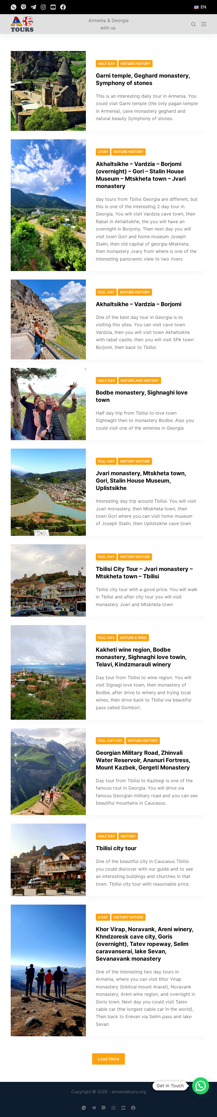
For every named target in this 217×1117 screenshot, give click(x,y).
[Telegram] (33, 7)
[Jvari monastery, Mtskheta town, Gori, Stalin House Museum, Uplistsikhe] (48, 492)
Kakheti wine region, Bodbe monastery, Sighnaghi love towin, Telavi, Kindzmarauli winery (141, 657)
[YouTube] (53, 7)
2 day (103, 152)
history (128, 836)
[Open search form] (193, 24)
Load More (108, 1058)
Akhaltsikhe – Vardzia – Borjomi (138, 304)
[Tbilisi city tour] (48, 860)
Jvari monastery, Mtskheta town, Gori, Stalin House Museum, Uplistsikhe (141, 480)
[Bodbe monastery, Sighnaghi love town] (48, 404)
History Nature (135, 461)
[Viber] (23, 7)
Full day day (110, 740)
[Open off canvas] (203, 24)
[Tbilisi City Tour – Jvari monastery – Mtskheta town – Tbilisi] (48, 580)
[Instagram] (43, 7)
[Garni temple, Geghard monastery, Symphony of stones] (48, 91)
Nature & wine (133, 638)
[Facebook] (63, 7)
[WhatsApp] (13, 7)
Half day (106, 63)
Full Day (106, 292)
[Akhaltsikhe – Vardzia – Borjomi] (48, 319)
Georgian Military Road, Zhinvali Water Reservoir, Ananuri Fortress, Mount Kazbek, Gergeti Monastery (143, 760)
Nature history (135, 63)
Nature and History (140, 380)
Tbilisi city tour (116, 848)
